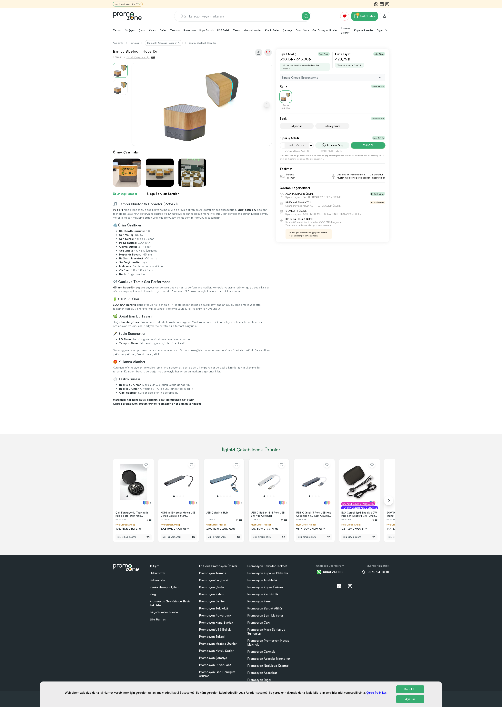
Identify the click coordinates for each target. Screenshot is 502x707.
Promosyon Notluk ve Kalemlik (268, 666)
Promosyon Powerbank (215, 615)
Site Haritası (158, 619)
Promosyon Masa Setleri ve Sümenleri (266, 631)
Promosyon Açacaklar (262, 673)
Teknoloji (134, 43)
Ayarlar (410, 699)
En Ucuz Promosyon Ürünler (218, 566)
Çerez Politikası (376, 692)
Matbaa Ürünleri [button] (253, 30)
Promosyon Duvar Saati (215, 665)
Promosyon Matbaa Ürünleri (218, 644)
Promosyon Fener (259, 601)
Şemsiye (287, 30)
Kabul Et (410, 689)
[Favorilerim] (344, 16)
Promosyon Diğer (259, 680)
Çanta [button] (142, 30)
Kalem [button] (152, 30)
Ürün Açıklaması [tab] (125, 194)
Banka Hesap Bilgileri (164, 587)
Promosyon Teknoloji (213, 608)
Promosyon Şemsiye (213, 658)
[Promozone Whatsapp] (376, 4)
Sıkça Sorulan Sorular (164, 612)
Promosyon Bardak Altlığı (264, 608)
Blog (153, 594)
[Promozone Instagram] (387, 4)
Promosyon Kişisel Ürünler (265, 587)
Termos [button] (117, 30)
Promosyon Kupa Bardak (216, 622)
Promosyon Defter (212, 601)
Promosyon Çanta (211, 587)
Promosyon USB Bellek (215, 629)
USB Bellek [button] (223, 30)
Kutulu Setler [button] (272, 30)
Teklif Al (368, 145)
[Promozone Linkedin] (382, 4)
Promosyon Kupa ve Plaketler (267, 573)
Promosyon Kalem (211, 594)
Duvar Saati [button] (302, 30)
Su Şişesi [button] (130, 30)
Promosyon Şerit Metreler (265, 615)
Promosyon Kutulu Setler (216, 651)
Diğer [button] (380, 30)
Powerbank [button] (190, 30)
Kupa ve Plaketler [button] (363, 30)
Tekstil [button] (236, 30)
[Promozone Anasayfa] (127, 16)
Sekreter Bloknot (346, 30)
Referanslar (157, 580)
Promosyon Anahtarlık (262, 580)
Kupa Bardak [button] (206, 30)
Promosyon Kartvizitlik (262, 594)
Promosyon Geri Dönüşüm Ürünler (217, 674)
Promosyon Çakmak (261, 651)
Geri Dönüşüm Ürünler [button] (324, 30)
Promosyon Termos (212, 573)
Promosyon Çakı (258, 622)
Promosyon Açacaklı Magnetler (268, 658)
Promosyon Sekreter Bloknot (267, 566)
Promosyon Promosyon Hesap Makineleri (268, 642)
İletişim (154, 566)
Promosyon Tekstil (212, 637)
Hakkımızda (157, 573)
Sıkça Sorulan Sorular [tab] (163, 194)
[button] (267, 104)
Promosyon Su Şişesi (213, 580)
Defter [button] (163, 30)
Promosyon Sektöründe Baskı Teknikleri (170, 603)
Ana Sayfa (118, 43)
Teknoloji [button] (175, 30)
